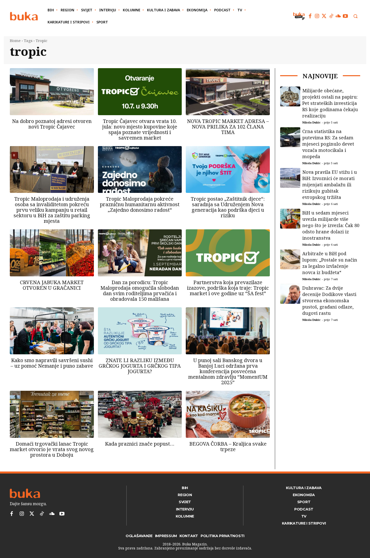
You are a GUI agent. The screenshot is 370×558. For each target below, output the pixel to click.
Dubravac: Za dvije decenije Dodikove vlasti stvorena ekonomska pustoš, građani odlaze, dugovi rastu (329, 300)
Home (15, 40)
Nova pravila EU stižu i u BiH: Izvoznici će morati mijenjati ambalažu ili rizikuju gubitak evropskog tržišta (329, 184)
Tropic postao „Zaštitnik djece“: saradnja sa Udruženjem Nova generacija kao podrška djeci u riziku (228, 207)
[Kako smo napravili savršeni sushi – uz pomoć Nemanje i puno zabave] (52, 330)
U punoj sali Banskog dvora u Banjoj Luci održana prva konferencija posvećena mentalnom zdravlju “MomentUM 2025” (228, 371)
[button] (355, 16)
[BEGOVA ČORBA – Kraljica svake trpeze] (228, 414)
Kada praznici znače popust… (139, 443)
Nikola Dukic (311, 122)
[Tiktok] (331, 16)
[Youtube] (345, 16)
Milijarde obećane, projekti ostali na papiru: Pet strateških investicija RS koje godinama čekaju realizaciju (330, 103)
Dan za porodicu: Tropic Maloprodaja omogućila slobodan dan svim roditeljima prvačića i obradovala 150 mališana (139, 290)
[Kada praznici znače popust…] (140, 414)
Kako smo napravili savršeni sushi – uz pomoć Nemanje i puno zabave (52, 363)
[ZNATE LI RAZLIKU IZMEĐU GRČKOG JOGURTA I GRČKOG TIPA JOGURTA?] (140, 330)
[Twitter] (324, 16)
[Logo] (24, 16)
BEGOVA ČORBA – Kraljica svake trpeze (228, 446)
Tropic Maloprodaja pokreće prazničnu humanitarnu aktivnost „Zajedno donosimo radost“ (139, 204)
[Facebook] (310, 16)
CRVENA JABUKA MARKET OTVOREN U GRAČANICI (52, 285)
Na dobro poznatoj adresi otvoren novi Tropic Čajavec (52, 124)
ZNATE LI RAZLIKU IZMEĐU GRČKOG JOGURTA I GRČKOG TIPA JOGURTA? (140, 366)
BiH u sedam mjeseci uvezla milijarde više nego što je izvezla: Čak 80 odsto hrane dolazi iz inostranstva (330, 225)
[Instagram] (317, 16)
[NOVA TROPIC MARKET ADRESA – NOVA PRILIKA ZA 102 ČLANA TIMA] (228, 91)
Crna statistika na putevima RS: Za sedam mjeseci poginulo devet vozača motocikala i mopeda (328, 143)
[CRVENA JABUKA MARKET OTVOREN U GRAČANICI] (52, 252)
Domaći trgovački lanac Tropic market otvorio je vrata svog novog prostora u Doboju (52, 449)
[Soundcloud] (338, 16)
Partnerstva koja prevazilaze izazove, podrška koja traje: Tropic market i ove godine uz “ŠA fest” (228, 288)
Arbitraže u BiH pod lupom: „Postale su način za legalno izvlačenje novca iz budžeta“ (329, 262)
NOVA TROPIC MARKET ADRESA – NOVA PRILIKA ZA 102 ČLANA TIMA (228, 127)
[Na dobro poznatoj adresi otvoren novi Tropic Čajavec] (52, 91)
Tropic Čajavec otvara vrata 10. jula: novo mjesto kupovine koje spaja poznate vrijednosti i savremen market (139, 129)
